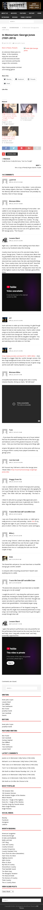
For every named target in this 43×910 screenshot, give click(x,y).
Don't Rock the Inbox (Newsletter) (13, 853)
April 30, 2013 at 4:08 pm (15, 514)
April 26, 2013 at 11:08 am (15, 203)
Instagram (5, 822)
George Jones (11, 154)
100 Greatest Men (8, 791)
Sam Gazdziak (6, 713)
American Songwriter (9, 833)
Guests (4, 715)
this (33, 521)
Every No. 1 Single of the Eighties (12, 800)
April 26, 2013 (7, 43)
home (39, 13)
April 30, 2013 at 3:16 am (15, 481)
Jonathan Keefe (7, 711)
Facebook (5, 820)
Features (23, 13)
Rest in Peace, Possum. (10, 48)
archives (14, 13)
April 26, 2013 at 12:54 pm (15, 320)
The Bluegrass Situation (9, 873)
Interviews (5, 17)
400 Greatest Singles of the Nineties (13, 795)
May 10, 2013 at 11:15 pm (15, 624)
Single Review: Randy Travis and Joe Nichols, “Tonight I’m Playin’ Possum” (9, 117)
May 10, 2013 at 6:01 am (15, 559)
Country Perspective (8, 849)
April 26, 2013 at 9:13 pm (15, 374)
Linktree (4, 824)
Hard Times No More (9, 856)
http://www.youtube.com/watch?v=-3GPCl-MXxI (18, 356)
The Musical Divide (8, 876)
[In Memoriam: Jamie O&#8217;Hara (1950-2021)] (10, 131)
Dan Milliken (6, 704)
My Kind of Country (8, 865)
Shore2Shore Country (9, 867)
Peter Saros (6, 744)
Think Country (6, 880)
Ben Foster (5, 709)
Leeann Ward (14, 238)
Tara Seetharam (7, 706)
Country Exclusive (7, 847)
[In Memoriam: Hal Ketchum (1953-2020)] (28, 108)
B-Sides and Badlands (9, 838)
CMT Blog (5, 842)
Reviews (15, 17)
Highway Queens (7, 858)
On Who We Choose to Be (19, 781)
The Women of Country (9, 878)
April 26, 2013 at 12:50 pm (15, 240)
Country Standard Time (9, 851)
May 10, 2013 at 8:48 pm (15, 583)
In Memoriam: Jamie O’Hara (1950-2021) (8, 138)
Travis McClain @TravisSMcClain (22, 512)
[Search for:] (21, 21)
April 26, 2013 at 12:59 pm (15, 351)
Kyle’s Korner (6, 860)
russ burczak (14, 460)
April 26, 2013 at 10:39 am (15, 182)
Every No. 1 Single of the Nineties (13, 802)
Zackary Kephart (7, 740)
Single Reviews (7, 809)
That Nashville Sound (9, 869)
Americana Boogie (8, 836)
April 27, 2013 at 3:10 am (15, 432)
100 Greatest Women (9, 793)
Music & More (6, 862)
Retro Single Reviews (9, 806)
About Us (5, 13)
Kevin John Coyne (19, 43)
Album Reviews (7, 797)
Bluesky (4, 818)
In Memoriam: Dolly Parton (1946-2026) (22, 758)
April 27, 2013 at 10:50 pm (15, 462)
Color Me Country (8, 845)
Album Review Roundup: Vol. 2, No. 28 (23, 771)
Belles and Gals (7, 840)
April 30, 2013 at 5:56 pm (15, 535)
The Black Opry (7, 871)
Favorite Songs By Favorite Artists (13, 804)
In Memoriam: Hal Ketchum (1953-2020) (27, 115)
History (31, 13)
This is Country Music (9, 882)
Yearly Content (26, 17)
